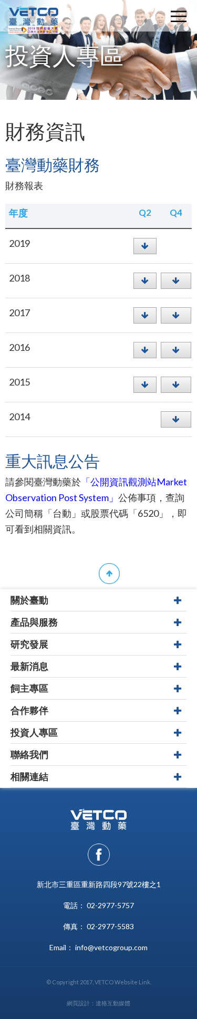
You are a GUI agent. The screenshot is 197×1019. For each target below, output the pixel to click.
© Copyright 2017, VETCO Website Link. (98, 982)
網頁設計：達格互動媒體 (98, 1003)
